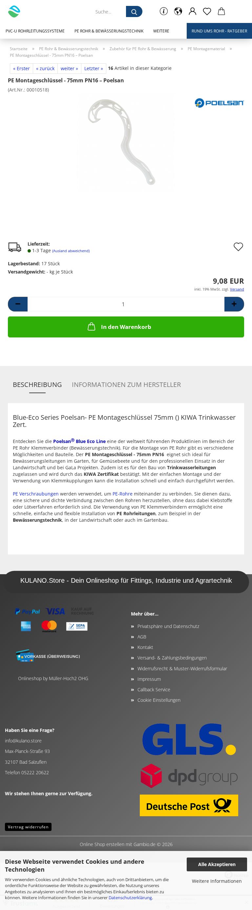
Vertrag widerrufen (28, 827)
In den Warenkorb (126, 327)
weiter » (69, 68)
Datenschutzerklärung (130, 897)
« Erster (21, 68)
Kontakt (145, 647)
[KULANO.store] (16, 11)
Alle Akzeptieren (217, 864)
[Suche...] (134, 11)
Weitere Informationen (217, 881)
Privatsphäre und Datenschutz (168, 626)
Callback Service (153, 689)
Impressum (149, 679)
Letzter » (93, 68)
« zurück (45, 68)
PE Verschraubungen (36, 494)
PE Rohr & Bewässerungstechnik (108, 31)
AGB (141, 637)
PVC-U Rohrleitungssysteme (35, 31)
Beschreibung (37, 384)
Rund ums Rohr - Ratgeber (219, 31)
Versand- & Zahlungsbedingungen (172, 658)
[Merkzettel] (207, 11)
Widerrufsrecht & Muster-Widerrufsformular (182, 668)
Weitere (161, 31)
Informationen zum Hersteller (126, 384)
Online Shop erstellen (102, 844)
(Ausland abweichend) (71, 250)
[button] (178, 11)
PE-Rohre (123, 494)
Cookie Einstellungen (158, 700)
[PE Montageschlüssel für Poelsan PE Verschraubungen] (126, 142)
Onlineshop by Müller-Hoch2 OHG (53, 678)
